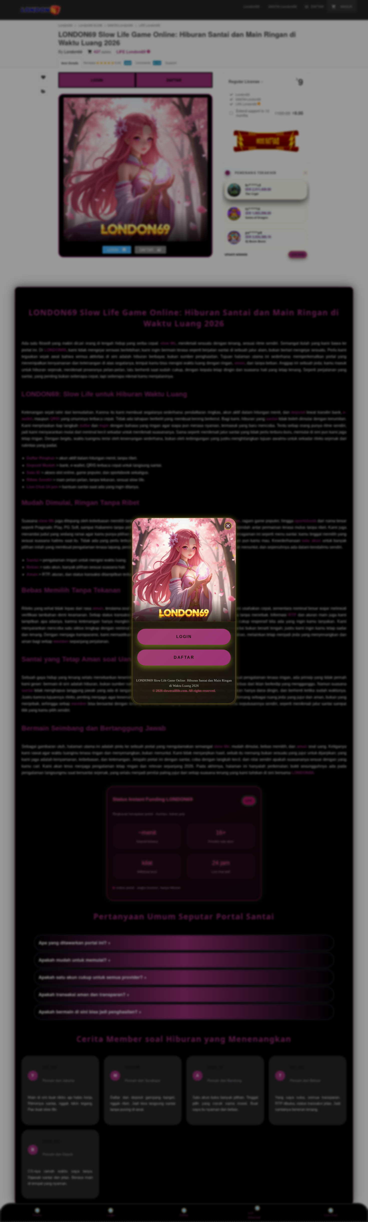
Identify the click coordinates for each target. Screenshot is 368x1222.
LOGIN (184, 637)
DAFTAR (184, 657)
